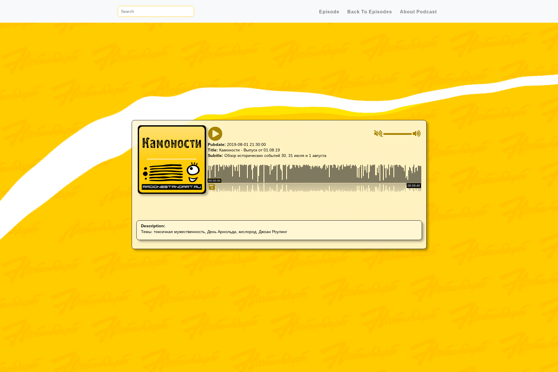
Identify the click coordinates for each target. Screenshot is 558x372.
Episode (329, 11)
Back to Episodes (369, 11)
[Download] (211, 211)
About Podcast (418, 11)
